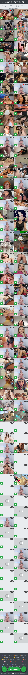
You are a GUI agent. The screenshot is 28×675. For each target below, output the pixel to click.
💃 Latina (16, 655)
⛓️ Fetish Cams (16, 666)
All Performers (21, 673)
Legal (26, 673)
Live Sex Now (14, 669)
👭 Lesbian (18, 661)
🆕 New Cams (5, 664)
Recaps (16, 673)
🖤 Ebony (10, 655)
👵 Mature (16, 657)
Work (13, 673)
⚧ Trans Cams (22, 664)
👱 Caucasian (23, 655)
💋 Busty (12, 661)
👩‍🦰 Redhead (18, 659)
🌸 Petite (6, 661)
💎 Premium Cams (6, 666)
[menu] (4, 669)
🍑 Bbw (24, 659)
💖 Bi (23, 661)
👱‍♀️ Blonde (4, 659)
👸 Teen (22, 657)
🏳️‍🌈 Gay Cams (14, 664)
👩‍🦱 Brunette (11, 659)
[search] (23, 669)
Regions (9, 673)
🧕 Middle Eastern (8, 657)
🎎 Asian (4, 655)
